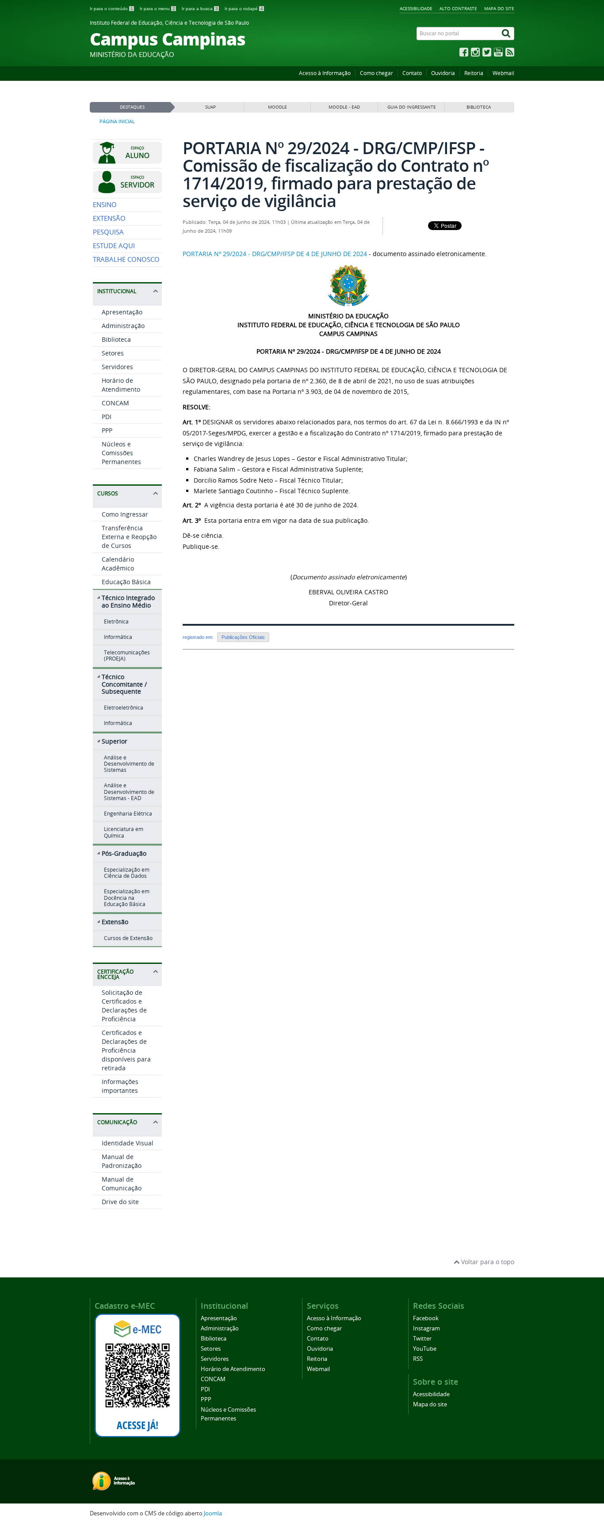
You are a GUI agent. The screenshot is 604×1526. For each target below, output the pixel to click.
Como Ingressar (125, 514)
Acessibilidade (416, 8)
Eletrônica (116, 621)
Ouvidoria (443, 73)
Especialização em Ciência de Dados (126, 872)
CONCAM (115, 403)
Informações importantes (120, 1086)
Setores (113, 353)
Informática (118, 637)
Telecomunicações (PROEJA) (127, 655)
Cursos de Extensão (128, 938)
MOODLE (277, 107)
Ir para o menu (157, 8)
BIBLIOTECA (478, 107)
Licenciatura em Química (123, 832)
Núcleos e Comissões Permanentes (121, 453)
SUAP (210, 107)
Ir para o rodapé (244, 8)
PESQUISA (108, 232)
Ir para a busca (200, 8)
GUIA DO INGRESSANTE (411, 107)
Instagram (426, 1328)
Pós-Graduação (124, 853)
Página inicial (117, 121)
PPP (107, 430)
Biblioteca (116, 339)
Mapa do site (499, 8)
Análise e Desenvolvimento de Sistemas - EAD (129, 791)
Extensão (115, 922)
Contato (412, 73)
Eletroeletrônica (123, 707)
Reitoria (473, 73)
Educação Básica (126, 582)
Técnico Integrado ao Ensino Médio (128, 601)
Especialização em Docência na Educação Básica (126, 897)
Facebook (426, 1318)
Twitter (422, 1338)
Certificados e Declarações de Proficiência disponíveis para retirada (126, 1050)
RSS (418, 1359)
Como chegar (376, 73)
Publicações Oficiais (243, 637)
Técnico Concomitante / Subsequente (124, 684)
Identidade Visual (127, 1143)
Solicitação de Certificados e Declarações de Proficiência (124, 1005)
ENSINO (105, 204)
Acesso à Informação (325, 73)
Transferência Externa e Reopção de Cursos (129, 537)
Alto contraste (458, 8)
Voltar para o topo (486, 1262)
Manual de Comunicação (121, 1183)
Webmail (503, 73)
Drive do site (120, 1201)
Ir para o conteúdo (111, 8)
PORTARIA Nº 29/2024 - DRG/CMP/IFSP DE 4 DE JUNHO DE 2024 (275, 253)
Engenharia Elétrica (128, 813)
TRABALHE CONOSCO (126, 259)
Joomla (213, 1513)
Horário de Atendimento (121, 384)
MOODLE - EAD (344, 107)
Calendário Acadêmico (118, 563)
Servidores (117, 367)
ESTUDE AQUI (114, 246)
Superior (114, 741)
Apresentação (122, 312)
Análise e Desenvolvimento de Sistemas (129, 764)
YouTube (424, 1348)
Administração (123, 325)
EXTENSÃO (109, 218)
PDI (106, 416)
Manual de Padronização (121, 1161)
